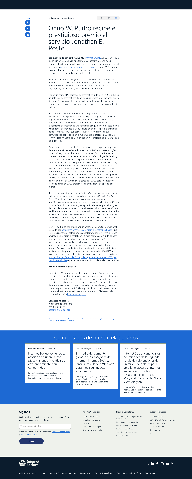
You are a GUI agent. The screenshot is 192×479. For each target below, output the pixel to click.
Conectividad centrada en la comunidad (84, 319)
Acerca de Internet (156, 416)
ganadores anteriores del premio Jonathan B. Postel (87, 230)
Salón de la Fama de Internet (127, 432)
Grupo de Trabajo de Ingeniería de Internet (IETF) (129, 417)
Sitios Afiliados (150, 473)
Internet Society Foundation (126, 425)
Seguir (31, 441)
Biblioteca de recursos (158, 426)
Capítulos (86, 423)
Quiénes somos (107, 319)
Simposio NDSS (122, 435)
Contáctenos (109, 473)
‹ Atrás (28, 19)
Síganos (139, 473)
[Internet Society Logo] (29, 463)
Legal (75, 473)
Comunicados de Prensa (58, 320)
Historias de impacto (157, 423)
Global (71, 320)
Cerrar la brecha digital (58, 319)
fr (109, 18)
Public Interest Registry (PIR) (127, 422)
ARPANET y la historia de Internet (162, 420)
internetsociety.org (76, 294)
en (102, 18)
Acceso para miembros (91, 416)
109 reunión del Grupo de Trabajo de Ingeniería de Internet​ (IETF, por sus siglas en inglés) (82, 259)
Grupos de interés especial (93, 426)
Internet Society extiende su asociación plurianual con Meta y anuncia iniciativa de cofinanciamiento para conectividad (47, 360)
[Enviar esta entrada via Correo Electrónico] (27, 34)
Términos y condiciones (61, 431)
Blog (151, 433)
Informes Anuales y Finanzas (90, 473)
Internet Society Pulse (124, 429)
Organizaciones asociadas (92, 430)
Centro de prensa (156, 430)
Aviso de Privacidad (47, 473)
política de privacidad (29, 434)
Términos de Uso (64, 473)
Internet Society (93, 58)
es (116, 18)
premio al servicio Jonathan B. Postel (78, 67)
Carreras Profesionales (125, 473)
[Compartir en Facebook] (27, 22)
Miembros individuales (91, 420)
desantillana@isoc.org (59, 310)
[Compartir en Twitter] (27, 28)
